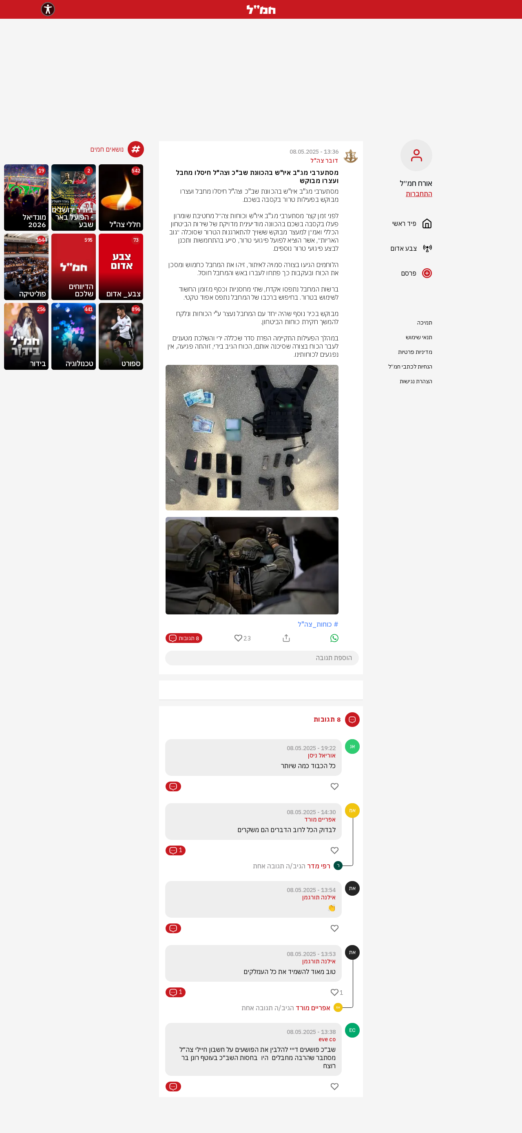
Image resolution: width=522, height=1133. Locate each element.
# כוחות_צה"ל (318, 624)
